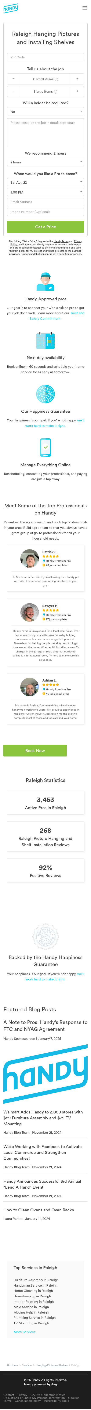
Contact (8, 1394)
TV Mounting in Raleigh (31, 1323)
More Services (24, 1332)
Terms (7, 1400)
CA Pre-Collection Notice (47, 1394)
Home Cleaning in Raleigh (33, 1290)
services (27, 1365)
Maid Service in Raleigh (31, 1307)
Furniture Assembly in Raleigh (36, 1280)
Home (14, 1365)
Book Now (35, 750)
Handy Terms (61, 241)
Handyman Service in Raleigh (36, 1285)
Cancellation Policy (28, 1400)
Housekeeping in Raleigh (32, 1296)
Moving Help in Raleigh (31, 1312)
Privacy (22, 1394)
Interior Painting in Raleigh (34, 1301)
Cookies (73, 1397)
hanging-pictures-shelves (52, 1365)
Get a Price (45, 226)
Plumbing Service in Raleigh (35, 1317)
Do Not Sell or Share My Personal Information (34, 1397)
